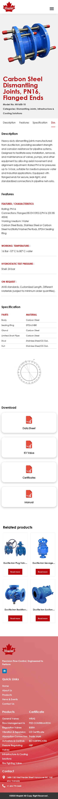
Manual (29, 502)
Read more (15, 572)
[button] (51, 8)
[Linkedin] (4, 671)
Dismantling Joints (26, 108)
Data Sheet (29, 428)
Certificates (29, 477)
